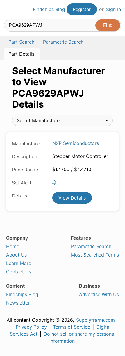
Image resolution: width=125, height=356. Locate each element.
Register (82, 9)
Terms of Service (71, 327)
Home (12, 246)
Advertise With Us (99, 294)
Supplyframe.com (95, 320)
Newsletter (18, 303)
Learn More (18, 263)
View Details (72, 198)
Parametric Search (91, 246)
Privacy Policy (31, 327)
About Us (16, 255)
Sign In (113, 9)
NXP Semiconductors (75, 143)
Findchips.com (9, 10)
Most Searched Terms (95, 255)
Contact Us (18, 272)
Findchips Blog (49, 9)
